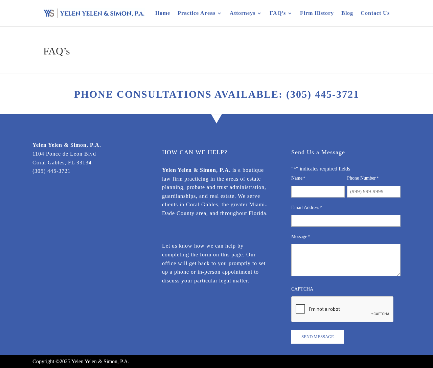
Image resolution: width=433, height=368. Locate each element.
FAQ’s (278, 13)
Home (162, 13)
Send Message (317, 336)
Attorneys (242, 13)
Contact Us (375, 13)
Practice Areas (196, 13)
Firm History (317, 13)
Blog (347, 13)
